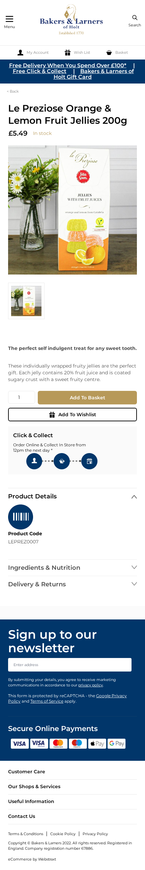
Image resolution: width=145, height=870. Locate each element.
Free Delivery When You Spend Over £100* (67, 65)
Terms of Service (46, 701)
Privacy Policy (95, 833)
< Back (13, 91)
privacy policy (90, 685)
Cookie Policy (63, 833)
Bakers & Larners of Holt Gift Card (94, 74)
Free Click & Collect (39, 71)
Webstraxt (47, 859)
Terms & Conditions (25, 833)
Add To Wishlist (77, 415)
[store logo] (72, 20)
